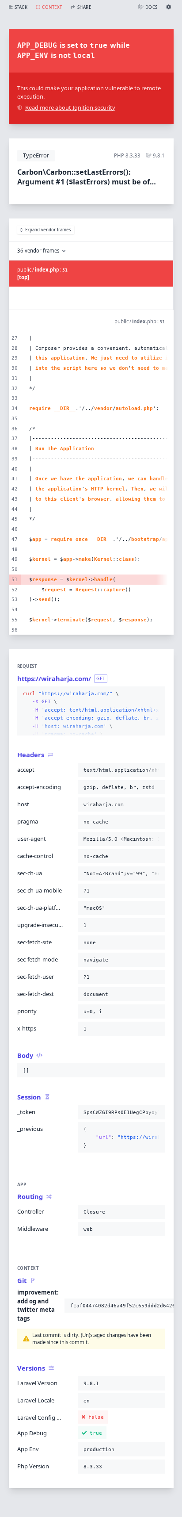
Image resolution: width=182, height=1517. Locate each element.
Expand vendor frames (48, 230)
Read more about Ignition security (70, 107)
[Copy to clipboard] (156, 694)
